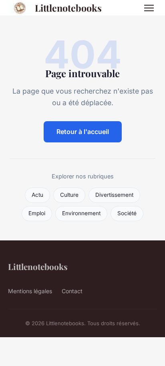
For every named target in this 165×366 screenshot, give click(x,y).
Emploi (36, 213)
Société (127, 213)
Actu (37, 195)
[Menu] (149, 8)
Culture (69, 195)
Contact (72, 291)
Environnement (81, 213)
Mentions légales (30, 291)
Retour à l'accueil (82, 132)
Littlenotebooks (68, 8)
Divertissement (114, 195)
